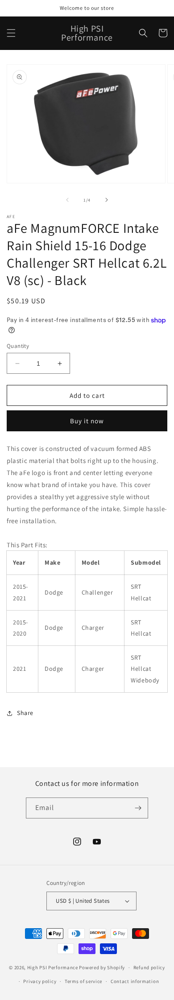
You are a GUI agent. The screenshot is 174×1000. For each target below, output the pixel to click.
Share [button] (25, 713)
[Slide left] (67, 200)
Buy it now (87, 421)
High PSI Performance (52, 967)
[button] (11, 33)
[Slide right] (106, 200)
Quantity (18, 346)
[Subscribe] (138, 808)
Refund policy (149, 967)
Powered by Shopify (102, 967)
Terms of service (83, 981)
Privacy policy (39, 981)
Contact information (135, 981)
